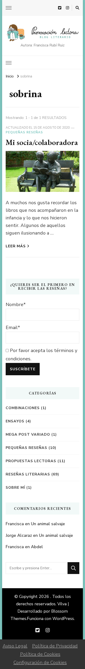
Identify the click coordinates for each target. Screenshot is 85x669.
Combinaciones (23, 407)
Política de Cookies (40, 654)
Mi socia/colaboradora (42, 142)
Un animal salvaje (48, 524)
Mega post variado (28, 434)
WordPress (63, 618)
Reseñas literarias (28, 474)
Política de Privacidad (55, 646)
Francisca (15, 524)
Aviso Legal (15, 646)
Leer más (16, 246)
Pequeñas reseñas (24, 132)
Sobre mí (15, 487)
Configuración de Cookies (40, 662)
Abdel (37, 547)
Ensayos (15, 421)
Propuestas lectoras (31, 460)
